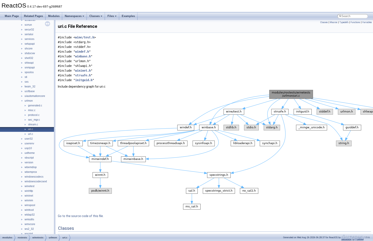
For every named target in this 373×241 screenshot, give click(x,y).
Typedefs (344, 22)
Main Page (12, 16)
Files (110, 16)
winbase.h (83, 56)
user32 (29, 138)
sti (26, 77)
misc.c (31, 110)
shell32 (29, 58)
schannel (30, 20)
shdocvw (30, 53)
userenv (29, 143)
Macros (333, 22)
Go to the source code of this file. (81, 216)
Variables (367, 22)
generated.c (35, 105)
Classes (94, 16)
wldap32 (30, 214)
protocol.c (34, 115)
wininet (29, 195)
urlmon (29, 100)
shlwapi (29, 62)
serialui (29, 34)
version (29, 162)
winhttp (29, 190)
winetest (29, 186)
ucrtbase (30, 91)
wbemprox (31, 171)
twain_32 (30, 86)
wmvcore (30, 224)
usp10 (28, 148)
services (29, 39)
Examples (128, 16)
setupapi (30, 43)
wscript (29, 233)
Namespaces (73, 16)
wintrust (29, 209)
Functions (355, 22)
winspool (30, 205)
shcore (29, 48)
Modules (54, 16)
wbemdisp (31, 167)
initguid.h (83, 80)
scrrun (28, 24)
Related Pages (33, 16)
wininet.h (83, 70)
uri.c (30, 129)
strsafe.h (83, 75)
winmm (29, 200)
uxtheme (30, 152)
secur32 (29, 29)
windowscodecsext (36, 181)
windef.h (82, 51)
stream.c (33, 124)
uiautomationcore (35, 96)
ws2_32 (29, 228)
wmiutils (29, 219)
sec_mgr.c (34, 119)
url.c (30, 133)
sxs (26, 81)
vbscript (29, 157)
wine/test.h (84, 37)
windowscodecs (34, 176)
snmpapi (30, 67)
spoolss (29, 72)
